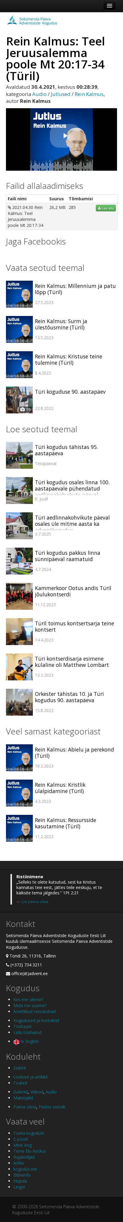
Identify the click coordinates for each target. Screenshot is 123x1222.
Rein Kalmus (89, 94)
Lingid (19, 1187)
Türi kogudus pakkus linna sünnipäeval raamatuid (67, 556)
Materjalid (23, 1098)
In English (29, 1041)
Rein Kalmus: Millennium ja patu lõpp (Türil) (75, 289)
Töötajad (22, 1026)
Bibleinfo (21, 1175)
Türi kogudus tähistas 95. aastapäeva (66, 450)
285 (72, 207)
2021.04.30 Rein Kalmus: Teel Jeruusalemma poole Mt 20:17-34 (25, 216)
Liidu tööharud (27, 1032)
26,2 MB (57, 207)
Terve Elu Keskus (29, 1151)
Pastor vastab (52, 1107)
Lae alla (107, 208)
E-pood (20, 1139)
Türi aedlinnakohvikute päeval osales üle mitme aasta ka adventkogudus (72, 524)
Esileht (19, 1068)
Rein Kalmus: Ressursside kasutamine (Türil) (65, 823)
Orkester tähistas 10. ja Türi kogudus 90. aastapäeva (69, 697)
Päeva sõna (24, 1107)
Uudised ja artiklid (30, 1077)
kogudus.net (25, 1169)
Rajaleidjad (24, 1157)
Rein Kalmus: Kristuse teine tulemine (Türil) (68, 359)
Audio (39, 94)
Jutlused (60, 94)
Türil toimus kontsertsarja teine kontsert (74, 626)
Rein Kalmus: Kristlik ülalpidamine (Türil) (60, 788)
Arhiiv (18, 1163)
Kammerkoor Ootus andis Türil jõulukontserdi (73, 591)
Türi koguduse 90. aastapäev (70, 391)
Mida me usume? (30, 1005)
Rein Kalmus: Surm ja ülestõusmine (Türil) (61, 324)
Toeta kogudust (28, 1133)
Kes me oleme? (28, 999)
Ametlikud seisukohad (34, 1011)
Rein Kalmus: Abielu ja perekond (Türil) (74, 752)
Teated (20, 1083)
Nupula (20, 1181)
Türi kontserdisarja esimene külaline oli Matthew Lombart (72, 661)
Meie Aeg (22, 1145)
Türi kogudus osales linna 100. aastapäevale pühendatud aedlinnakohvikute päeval (72, 488)
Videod (36, 1092)
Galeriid (20, 1092)
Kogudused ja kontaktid (36, 1020)
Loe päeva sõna (34, 901)
